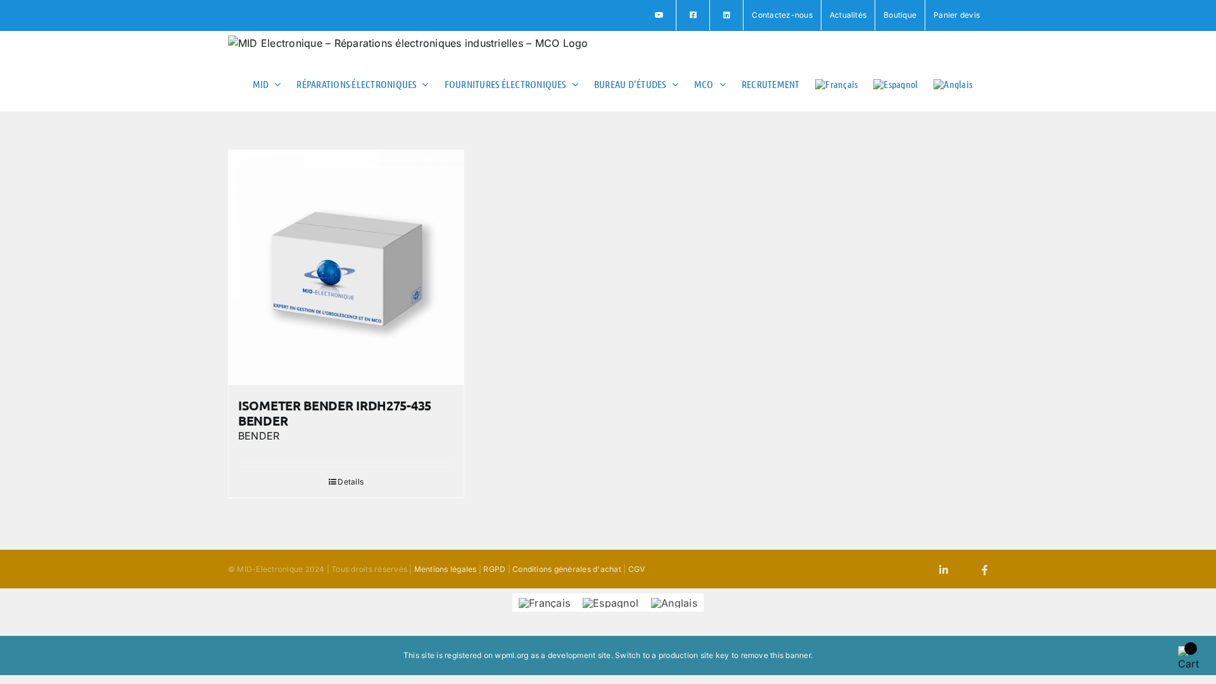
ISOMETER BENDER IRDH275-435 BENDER (334, 413)
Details (351, 481)
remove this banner (776, 655)
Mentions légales (445, 569)
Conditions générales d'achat (566, 569)
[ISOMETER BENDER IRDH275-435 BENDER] (346, 267)
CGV (636, 569)
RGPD (494, 569)
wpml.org (511, 655)
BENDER (258, 435)
